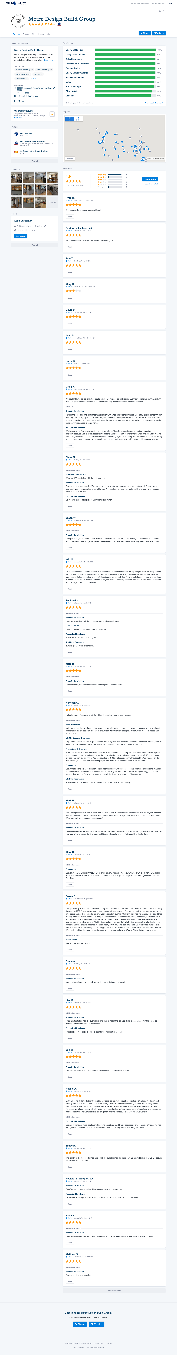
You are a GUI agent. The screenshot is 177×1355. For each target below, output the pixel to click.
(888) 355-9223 (78, 1347)
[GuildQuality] (15, 3)
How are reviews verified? (149, 184)
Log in (170, 3)
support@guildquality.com (95, 1347)
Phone (146, 33)
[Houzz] (19, 101)
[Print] (160, 11)
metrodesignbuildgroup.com (27, 96)
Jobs (48, 34)
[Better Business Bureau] (23, 101)
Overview (16, 34)
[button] (148, 149)
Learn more (18, 117)
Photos (41, 34)
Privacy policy (99, 1343)
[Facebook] (15, 101)
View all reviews (114, 1290)
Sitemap (109, 1343)
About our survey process (140, 3)
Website (160, 33)
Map (34, 34)
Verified (70, 200)
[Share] (164, 11)
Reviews (26, 34)
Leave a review (150, 179)
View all (52, 202)
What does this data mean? (154, 103)
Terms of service (86, 1343)
